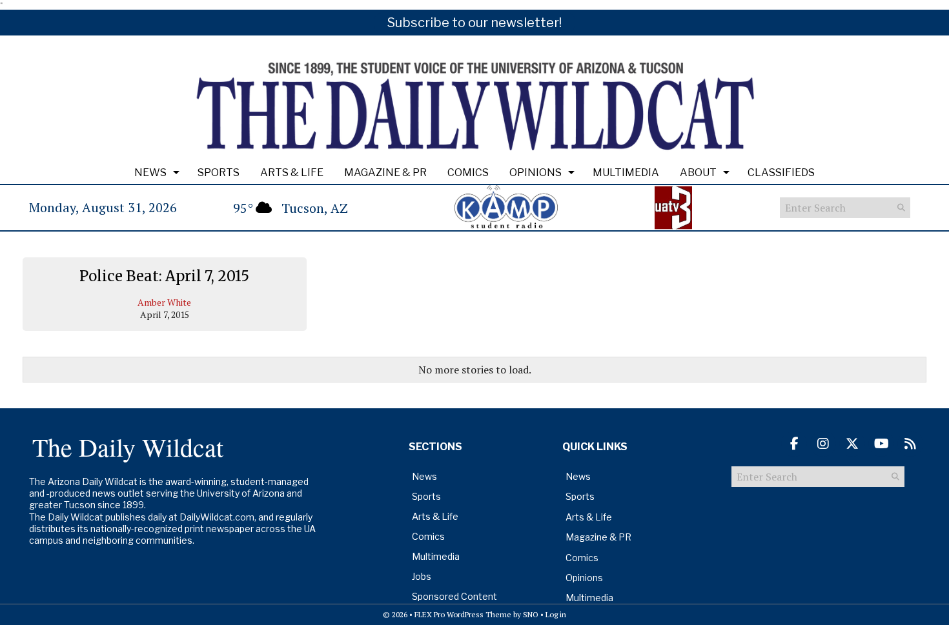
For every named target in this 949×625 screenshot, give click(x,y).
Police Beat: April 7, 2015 (164, 276)
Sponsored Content (454, 596)
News (150, 172)
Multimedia (626, 172)
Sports (219, 172)
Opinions (535, 172)
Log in (556, 614)
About (698, 172)
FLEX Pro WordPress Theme (462, 614)
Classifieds (781, 172)
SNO (530, 614)
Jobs (421, 576)
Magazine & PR (385, 172)
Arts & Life (291, 172)
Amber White (164, 302)
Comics (468, 172)
